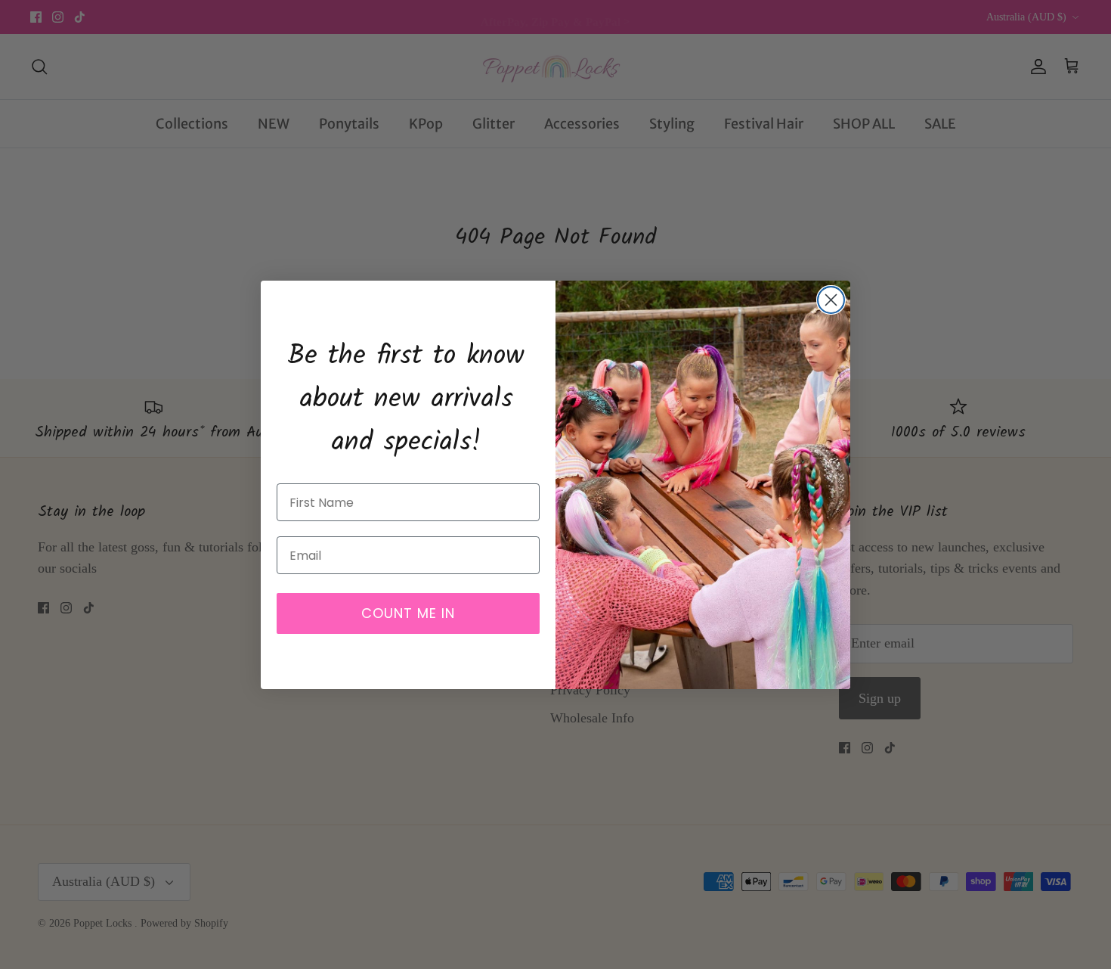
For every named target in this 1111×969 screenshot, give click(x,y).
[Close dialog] (831, 300)
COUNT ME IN (408, 613)
